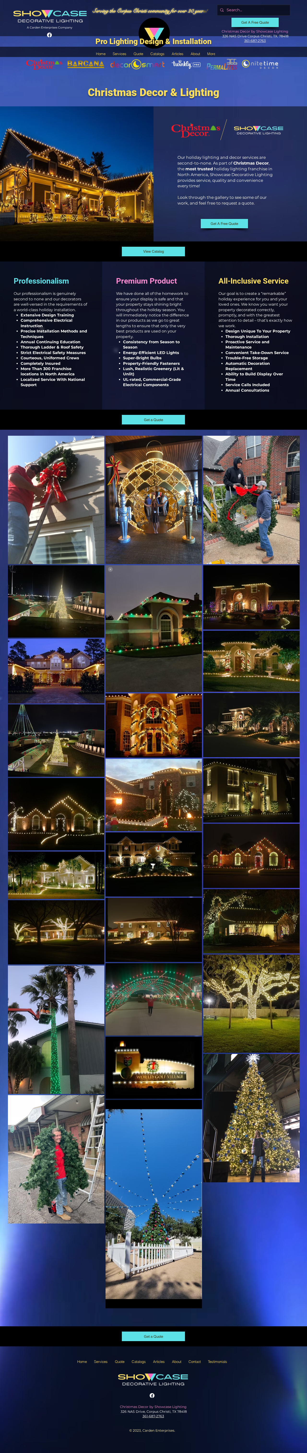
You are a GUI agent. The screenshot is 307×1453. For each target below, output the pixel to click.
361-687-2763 (255, 41)
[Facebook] (49, 35)
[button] (119, 53)
